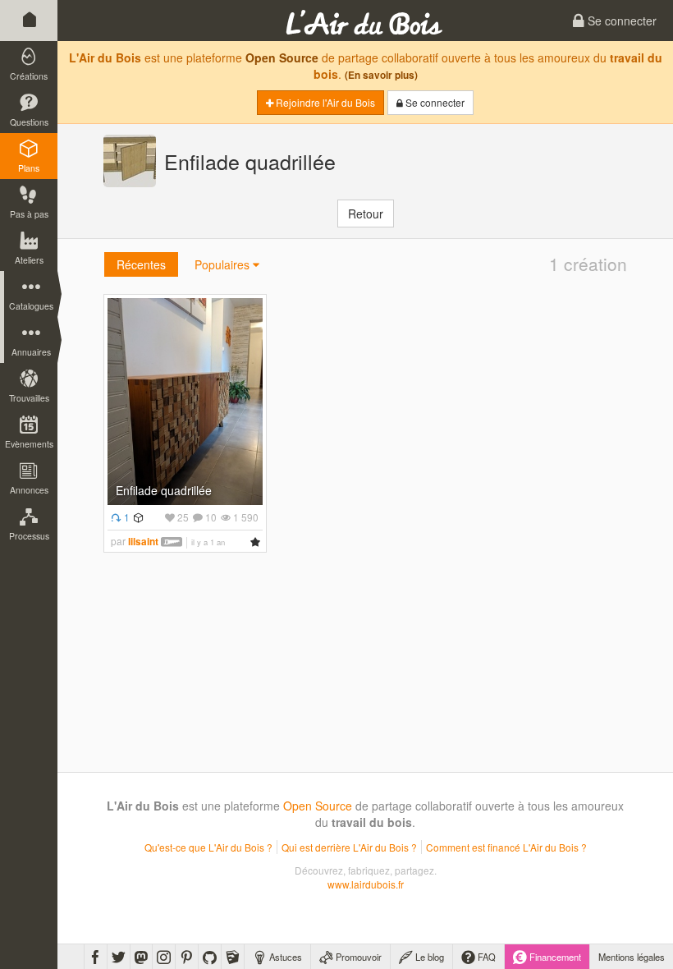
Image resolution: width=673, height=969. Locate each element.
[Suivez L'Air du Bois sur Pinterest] (187, 956)
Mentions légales (631, 956)
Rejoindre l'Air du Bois (324, 102)
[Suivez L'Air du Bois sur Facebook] (96, 956)
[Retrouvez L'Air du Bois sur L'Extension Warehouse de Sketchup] (233, 956)
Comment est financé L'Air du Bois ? (506, 847)
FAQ (485, 956)
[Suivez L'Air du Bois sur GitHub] (210, 956)
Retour (365, 213)
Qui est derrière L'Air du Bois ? (349, 847)
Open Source (281, 57)
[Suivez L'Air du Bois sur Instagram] (164, 956)
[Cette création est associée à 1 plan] (137, 517)
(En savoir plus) (381, 75)
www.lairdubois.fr (365, 884)
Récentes (141, 264)
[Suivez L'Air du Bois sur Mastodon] (141, 956)
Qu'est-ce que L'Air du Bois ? (208, 847)
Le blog (428, 956)
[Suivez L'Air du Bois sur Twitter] (119, 956)
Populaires (224, 264)
